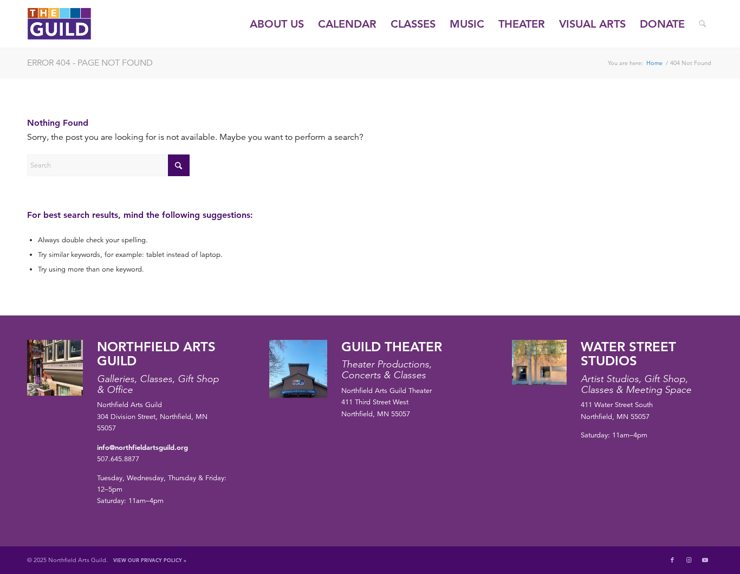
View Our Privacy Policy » (149, 560)
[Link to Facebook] (672, 560)
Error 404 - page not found (90, 62)
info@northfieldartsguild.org (142, 447)
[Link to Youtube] (705, 560)
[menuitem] (277, 24)
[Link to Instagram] (688, 560)
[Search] (702, 24)
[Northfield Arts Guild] (79, 24)
